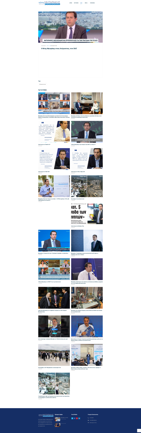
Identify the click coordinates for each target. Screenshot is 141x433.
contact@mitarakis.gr (93, 420)
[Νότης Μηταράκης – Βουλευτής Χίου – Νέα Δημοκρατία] (49, 3)
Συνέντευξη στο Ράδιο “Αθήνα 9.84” (78, 171)
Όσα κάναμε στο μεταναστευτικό (77, 198)
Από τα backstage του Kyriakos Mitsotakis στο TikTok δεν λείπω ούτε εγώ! (53, 339)
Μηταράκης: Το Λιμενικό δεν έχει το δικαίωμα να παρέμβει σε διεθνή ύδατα (53, 253)
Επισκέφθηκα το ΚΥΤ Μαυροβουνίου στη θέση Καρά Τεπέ (49, 367)
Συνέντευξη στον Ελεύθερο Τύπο (77, 226)
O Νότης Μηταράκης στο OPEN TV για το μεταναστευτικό (49, 281)
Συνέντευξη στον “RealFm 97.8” (44, 144)
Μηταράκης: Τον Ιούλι (64, 417)
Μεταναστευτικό (54, 45)
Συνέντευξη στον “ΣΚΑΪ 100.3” (44, 171)
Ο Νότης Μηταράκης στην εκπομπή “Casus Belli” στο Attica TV (83, 144)
